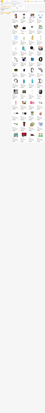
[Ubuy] (2, 1)
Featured (43, 11)
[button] (32, 1)
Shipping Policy (2, 9)
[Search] (28, 1)
